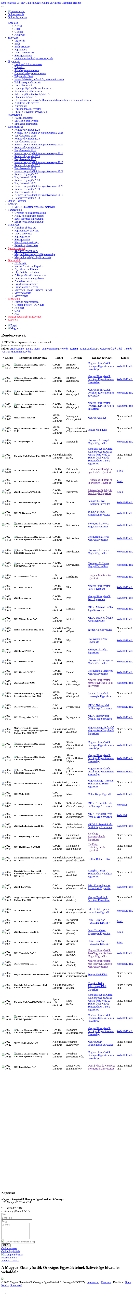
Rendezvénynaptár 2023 (27, 156)
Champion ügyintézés (25, 97)
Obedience (103, 348)
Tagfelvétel (13, 224)
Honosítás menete (23, 85)
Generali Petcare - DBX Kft (29, 304)
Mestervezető (21, 295)
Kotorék (64, 348)
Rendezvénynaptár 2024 (27, 147)
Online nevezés (34, 2)
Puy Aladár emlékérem (26, 269)
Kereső (18, 25)
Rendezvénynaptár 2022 (27, 165)
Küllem (74, 348)
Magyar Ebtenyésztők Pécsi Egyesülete (99, 587)
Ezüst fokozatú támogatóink (28, 218)
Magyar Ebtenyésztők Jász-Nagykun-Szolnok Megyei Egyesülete (100, 953)
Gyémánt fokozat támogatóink (30, 212)
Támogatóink (15, 209)
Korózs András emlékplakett (29, 266)
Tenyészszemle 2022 (25, 168)
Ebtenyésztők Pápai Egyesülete (98, 640)
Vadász (5, 351)
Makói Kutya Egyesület (100, 794)
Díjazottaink (14, 260)
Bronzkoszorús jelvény (26, 287)
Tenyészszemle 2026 (25, 135)
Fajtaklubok (20, 49)
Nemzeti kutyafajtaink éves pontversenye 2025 (38, 144)
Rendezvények (15, 126)
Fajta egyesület (22, 236)
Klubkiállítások (88, 348)
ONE (17, 310)
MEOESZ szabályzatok (26, 120)
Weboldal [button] (122, 366)
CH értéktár (20, 263)
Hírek (17, 28)
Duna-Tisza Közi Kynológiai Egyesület (99, 921)
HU (23, 2)
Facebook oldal (9, 1257)
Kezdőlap (13, 22)
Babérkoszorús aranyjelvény (29, 278)
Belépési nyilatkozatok (26, 245)
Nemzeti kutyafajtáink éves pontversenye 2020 (38, 186)
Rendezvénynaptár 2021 (27, 174)
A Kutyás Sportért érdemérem (30, 275)
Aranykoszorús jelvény (26, 281)
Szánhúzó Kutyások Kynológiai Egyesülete (99, 695)
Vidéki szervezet (23, 233)
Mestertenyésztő (22, 292)
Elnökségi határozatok (26, 123)
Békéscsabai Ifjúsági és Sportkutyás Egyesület (100, 470)
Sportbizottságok (16, 248)
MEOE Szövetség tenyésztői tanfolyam (34, 206)
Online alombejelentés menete (30, 73)
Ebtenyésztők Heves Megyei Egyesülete (98, 525)
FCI (16, 313)
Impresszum (93, 1282)
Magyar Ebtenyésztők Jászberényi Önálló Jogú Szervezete (100, 682)
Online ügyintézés (52, 2)
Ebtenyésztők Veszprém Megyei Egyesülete (100, 661)
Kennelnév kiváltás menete (28, 91)
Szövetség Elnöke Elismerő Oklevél (33, 290)
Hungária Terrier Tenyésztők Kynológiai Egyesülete (100, 873)
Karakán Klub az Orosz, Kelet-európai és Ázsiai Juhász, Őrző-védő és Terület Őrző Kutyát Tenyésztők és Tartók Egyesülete (100, 456)
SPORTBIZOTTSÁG (26, 251)
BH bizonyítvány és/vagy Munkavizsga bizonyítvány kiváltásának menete (52, 100)
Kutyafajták (20, 106)
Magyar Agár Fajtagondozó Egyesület (100, 1043)
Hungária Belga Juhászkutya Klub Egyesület (97, 986)
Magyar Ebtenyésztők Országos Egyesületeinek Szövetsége (101, 366)
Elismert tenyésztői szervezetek (30, 111)
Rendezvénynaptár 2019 (27, 189)
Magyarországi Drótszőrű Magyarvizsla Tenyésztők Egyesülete (101, 730)
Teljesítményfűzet (23, 76)
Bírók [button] (130, 366)
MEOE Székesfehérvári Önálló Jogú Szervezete (100, 805)
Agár (13, 348)
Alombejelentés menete (26, 70)
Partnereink (14, 298)
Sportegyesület (22, 239)
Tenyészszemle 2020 (25, 183)
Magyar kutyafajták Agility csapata (32, 257)
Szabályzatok (15, 114)
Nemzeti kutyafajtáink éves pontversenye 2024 (38, 153)
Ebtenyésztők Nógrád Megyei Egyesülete (99, 441)
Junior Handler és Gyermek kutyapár (33, 58)
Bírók (17, 43)
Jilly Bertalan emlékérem (27, 272)
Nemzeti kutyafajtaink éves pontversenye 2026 (38, 132)
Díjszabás (19, 67)
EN (19, 2)
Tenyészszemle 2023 (25, 159)
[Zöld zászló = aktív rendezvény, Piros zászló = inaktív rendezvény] (3, 366)
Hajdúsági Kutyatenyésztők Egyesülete (96, 836)
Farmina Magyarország (26, 301)
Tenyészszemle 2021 (25, 177)
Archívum (19, 34)
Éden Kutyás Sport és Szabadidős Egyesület (99, 887)
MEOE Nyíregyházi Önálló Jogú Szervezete (100, 707)
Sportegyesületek (23, 55)
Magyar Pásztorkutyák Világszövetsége (34, 254)
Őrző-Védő (116, 348)
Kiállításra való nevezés (26, 103)
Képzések (13, 203)
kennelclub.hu (9, 2)
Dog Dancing (33, 348)
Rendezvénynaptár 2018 (27, 198)
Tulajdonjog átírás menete (27, 82)
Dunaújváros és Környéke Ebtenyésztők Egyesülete (101, 1067)
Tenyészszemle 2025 (25, 141)
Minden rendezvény (21, 351)
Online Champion (17, 200)
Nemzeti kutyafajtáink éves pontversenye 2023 (38, 162)
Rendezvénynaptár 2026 (27, 129)
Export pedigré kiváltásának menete (33, 88)
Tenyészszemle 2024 (25, 150)
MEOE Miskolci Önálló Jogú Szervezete (100, 608)
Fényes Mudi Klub (97, 429)
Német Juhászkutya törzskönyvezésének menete (39, 79)
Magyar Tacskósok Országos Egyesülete (98, 899)
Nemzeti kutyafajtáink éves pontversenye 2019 (38, 195)
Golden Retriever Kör (99, 859)
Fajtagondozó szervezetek (27, 108)
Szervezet (13, 37)
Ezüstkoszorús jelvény (26, 284)
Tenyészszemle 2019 (25, 192)
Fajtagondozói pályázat (26, 230)
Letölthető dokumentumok (28, 64)
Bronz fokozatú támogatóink (29, 221)
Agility (20, 348)
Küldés (6, 1245)
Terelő (127, 348)
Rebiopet (19, 307)
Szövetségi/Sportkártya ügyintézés (32, 94)
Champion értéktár (71, 2)
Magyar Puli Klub (97, 417)
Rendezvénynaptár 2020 (27, 180)
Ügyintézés (14, 61)
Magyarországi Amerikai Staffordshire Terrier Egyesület (100, 783)
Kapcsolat (13, 319)
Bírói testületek (22, 46)
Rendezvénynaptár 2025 (27, 138)
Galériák (18, 31)
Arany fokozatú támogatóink (29, 215)
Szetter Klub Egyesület (100, 629)
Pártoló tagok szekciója (26, 242)
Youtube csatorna (10, 1260)
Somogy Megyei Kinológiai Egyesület (99, 502)
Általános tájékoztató (25, 227)
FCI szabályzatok (23, 117)
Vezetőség (19, 40)
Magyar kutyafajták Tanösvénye (24, 316)
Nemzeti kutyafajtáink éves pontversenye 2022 (38, 171)
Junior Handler (50, 348)
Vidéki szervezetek (24, 52)
